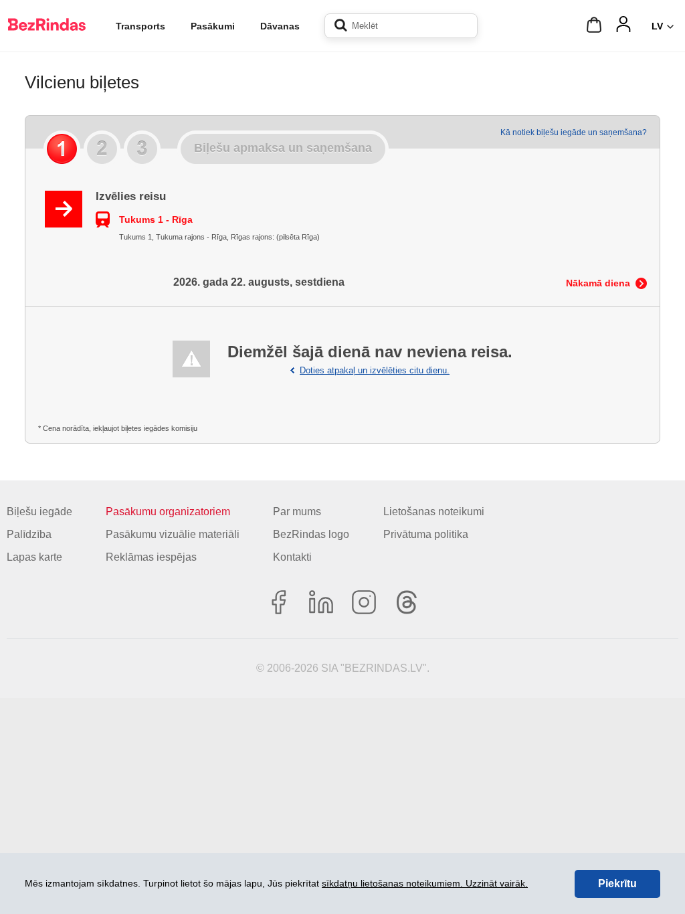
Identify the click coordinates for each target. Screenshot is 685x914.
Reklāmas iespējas (151, 557)
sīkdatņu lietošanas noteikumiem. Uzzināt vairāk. (425, 883)
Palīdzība (29, 534)
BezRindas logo (311, 534)
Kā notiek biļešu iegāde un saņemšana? (573, 132)
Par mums (297, 511)
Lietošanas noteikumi (433, 511)
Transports (140, 26)
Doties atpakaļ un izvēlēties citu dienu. (375, 370)
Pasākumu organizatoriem (168, 511)
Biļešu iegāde (39, 511)
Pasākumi (213, 26)
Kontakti (292, 557)
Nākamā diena (598, 283)
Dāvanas (280, 26)
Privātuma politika (425, 534)
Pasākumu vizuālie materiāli (172, 534)
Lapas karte (34, 557)
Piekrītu (617, 883)
